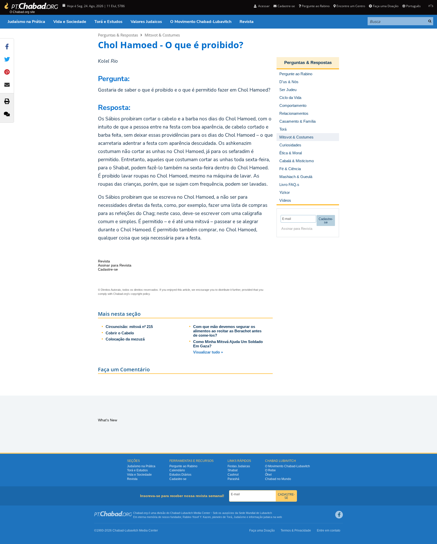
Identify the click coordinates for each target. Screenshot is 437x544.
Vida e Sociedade (69, 21)
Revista (247, 21)
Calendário (177, 470)
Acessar (263, 6)
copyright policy (140, 293)
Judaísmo (240, 516)
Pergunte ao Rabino (316, 6)
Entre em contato (328, 530)
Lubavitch (187, 512)
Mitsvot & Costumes (162, 34)
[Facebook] (339, 514)
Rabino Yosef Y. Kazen (197, 516)
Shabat (233, 470)
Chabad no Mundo (278, 479)
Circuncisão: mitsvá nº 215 (129, 326)
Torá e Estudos (108, 21)
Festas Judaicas (239, 466)
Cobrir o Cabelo (120, 333)
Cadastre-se (177, 479)
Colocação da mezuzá (125, 339)
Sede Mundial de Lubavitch (255, 512)
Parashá (233, 479)
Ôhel (268, 474)
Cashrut (233, 474)
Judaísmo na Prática (26, 21)
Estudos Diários (180, 474)
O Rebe (270, 470)
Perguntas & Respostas (118, 34)
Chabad (175, 512)
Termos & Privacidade (296, 530)
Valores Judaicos (146, 21)
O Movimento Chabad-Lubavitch (200, 21)
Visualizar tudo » (208, 352)
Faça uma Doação (385, 6)
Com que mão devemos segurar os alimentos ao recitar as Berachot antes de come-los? (227, 330)
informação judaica (260, 516)
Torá (229, 516)
